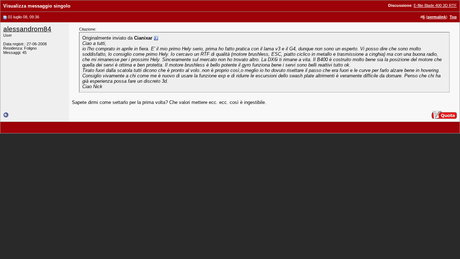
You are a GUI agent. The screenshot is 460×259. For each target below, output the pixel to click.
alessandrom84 (27, 29)
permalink (436, 17)
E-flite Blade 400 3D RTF (435, 5)
